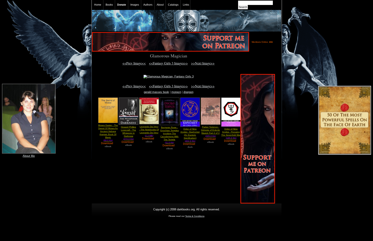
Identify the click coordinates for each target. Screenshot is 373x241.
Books (109, 4)
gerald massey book (156, 92)
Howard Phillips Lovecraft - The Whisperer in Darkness (128, 133)
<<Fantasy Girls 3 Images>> (168, 63)
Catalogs (173, 4)
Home (97, 4)
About (160, 4)
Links (186, 4)
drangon (188, 92)
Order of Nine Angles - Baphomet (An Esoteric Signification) (190, 135)
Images (134, 4)
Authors (147, 4)
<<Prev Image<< (134, 63)
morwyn (176, 92)
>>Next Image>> (203, 63)
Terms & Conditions (194, 216)
